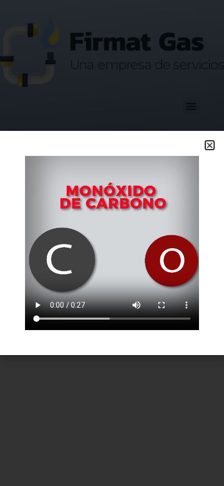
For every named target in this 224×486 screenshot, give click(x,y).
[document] (112, 243)
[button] (210, 145)
